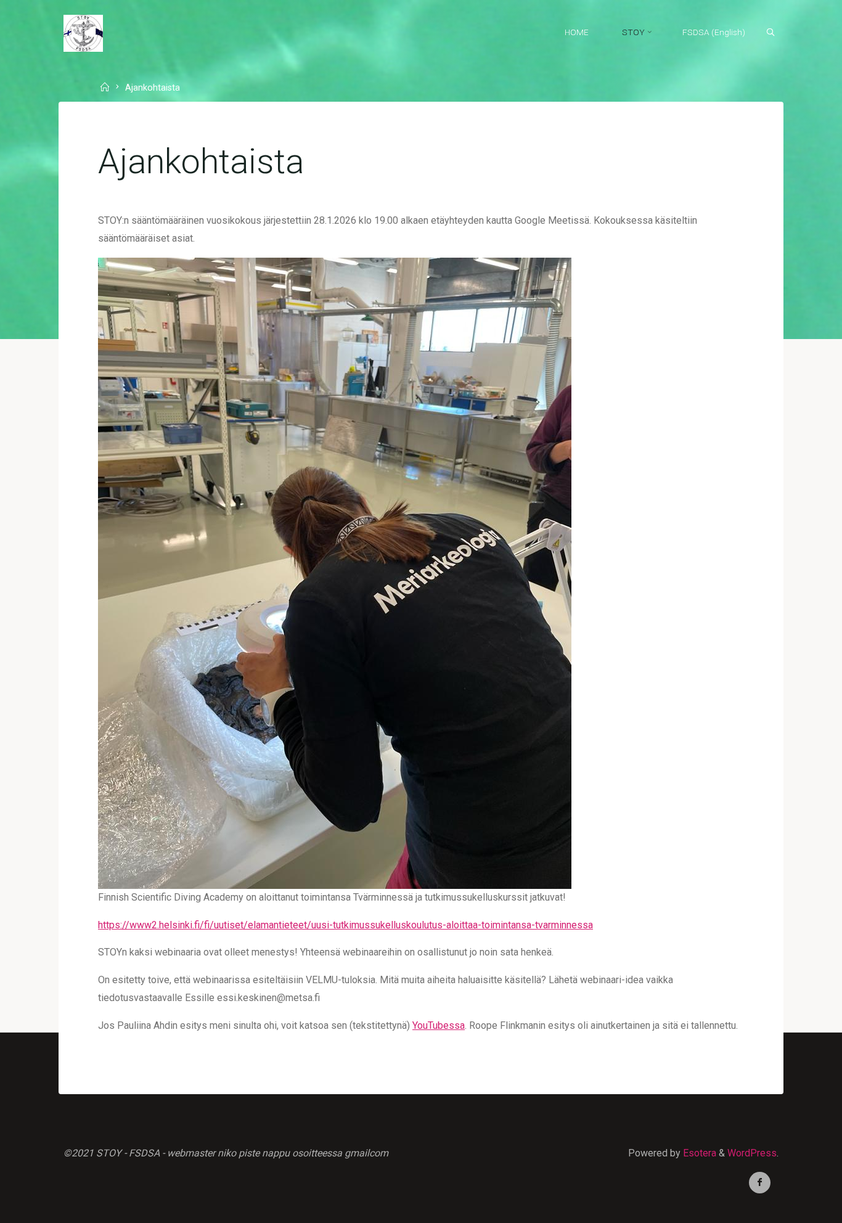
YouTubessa (438, 1025)
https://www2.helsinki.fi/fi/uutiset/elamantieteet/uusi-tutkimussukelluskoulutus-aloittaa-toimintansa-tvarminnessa (345, 925)
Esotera (698, 1153)
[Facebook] (759, 1182)
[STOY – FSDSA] (83, 32)
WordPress (752, 1153)
